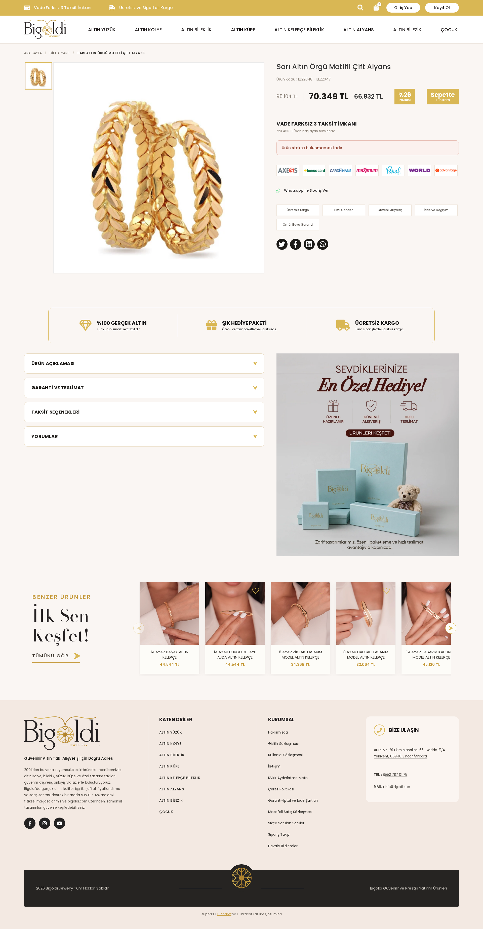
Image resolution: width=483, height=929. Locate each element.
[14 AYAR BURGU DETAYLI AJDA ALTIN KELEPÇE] (235, 613)
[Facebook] (29, 823)
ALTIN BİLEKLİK (196, 29)
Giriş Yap (403, 8)
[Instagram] (44, 823)
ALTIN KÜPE (243, 29)
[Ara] (360, 8)
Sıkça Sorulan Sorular (286, 823)
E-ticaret (224, 914)
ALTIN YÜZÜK (101, 29)
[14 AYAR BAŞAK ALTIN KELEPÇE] (169, 613)
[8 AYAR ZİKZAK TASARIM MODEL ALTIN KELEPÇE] (300, 613)
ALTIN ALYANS (358, 29)
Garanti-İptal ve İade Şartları (293, 800)
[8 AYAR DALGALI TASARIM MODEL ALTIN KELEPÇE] (365, 613)
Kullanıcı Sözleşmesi (285, 754)
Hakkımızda (278, 732)
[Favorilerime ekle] (190, 590)
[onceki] (138, 628)
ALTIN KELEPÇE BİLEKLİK (299, 29)
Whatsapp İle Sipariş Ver (306, 190)
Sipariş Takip (279, 834)
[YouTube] (59, 823)
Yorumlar (44, 436)
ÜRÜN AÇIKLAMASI (52, 363)
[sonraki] (450, 628)
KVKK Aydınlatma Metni (288, 777)
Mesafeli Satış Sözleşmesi (290, 811)
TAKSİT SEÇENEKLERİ (55, 412)
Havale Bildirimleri (283, 846)
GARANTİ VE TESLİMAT (57, 387)
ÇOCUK (449, 29)
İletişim (274, 766)
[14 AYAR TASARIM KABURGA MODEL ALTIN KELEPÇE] (431, 613)
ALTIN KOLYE (148, 29)
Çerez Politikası (281, 789)
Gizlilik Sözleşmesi (283, 743)
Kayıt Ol (442, 8)
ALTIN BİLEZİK (407, 29)
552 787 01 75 (396, 774)
